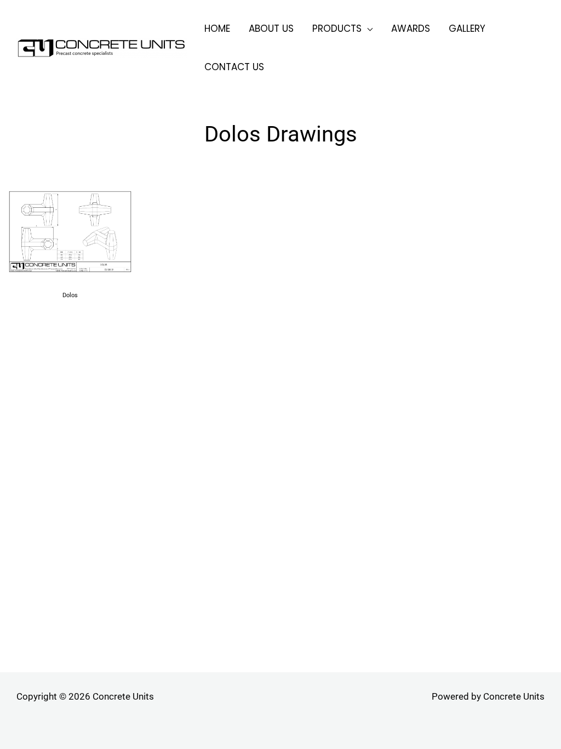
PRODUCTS (337, 29)
